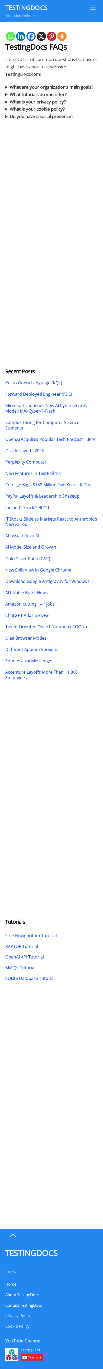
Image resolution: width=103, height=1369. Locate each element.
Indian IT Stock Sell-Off (27, 508)
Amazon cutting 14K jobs (30, 604)
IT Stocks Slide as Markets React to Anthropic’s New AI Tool (51, 521)
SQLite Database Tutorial (30, 978)
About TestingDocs (22, 1294)
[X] (41, 36)
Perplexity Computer (26, 462)
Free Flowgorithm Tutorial (31, 935)
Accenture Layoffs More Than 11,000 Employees (41, 675)
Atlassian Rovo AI (22, 536)
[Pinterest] (51, 36)
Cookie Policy (17, 1326)
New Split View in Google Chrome (38, 570)
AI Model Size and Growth (30, 547)
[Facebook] (31, 36)
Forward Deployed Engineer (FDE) (38, 394)
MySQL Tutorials (21, 968)
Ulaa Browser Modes (25, 638)
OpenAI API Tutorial (24, 957)
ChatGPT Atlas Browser (28, 615)
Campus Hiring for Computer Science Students (42, 425)
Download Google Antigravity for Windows (47, 581)
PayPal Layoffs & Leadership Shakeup (42, 496)
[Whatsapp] (10, 36)
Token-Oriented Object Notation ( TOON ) (46, 627)
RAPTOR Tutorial (21, 946)
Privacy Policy (17, 1315)
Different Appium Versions (32, 649)
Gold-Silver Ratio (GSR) (27, 558)
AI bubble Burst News (26, 593)
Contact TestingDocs (23, 1305)
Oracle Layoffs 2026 (24, 451)
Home (10, 1284)
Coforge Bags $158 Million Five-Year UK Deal (48, 485)
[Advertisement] (51, 193)
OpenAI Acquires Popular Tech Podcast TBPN (50, 439)
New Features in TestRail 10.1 (34, 473)
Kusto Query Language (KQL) (33, 383)
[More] (62, 36)
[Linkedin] (20, 36)
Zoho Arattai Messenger (29, 661)
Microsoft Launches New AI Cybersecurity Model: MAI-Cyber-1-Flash (46, 408)
